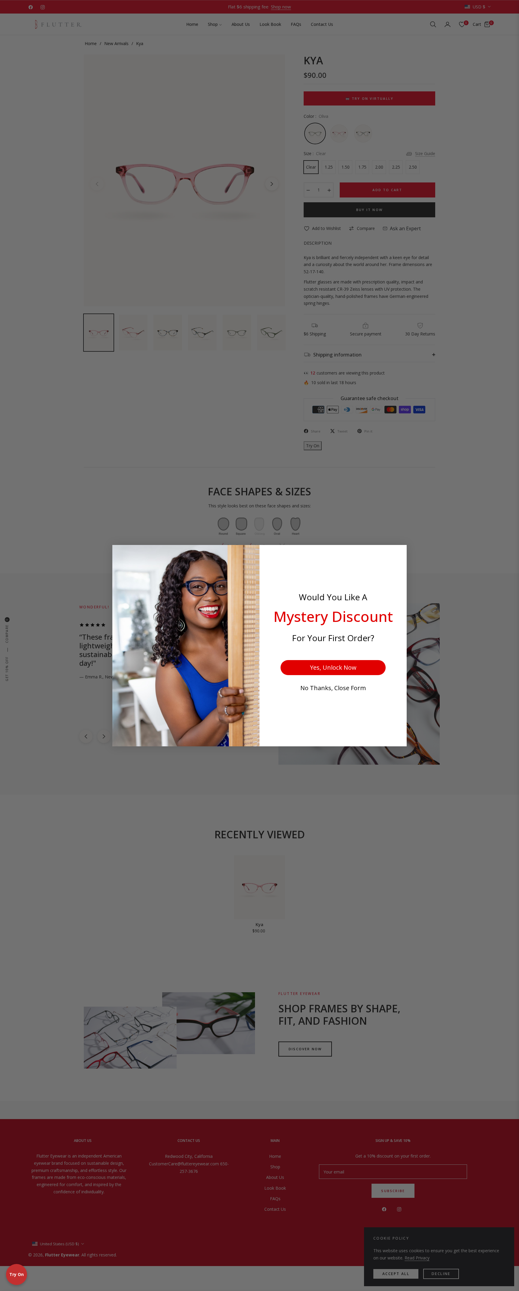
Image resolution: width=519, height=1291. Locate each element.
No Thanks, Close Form (333, 688)
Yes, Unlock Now (333, 667)
